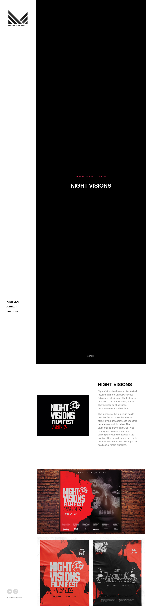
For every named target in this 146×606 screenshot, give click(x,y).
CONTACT (11, 306)
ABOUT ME (12, 311)
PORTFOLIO (12, 302)
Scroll (90, 356)
